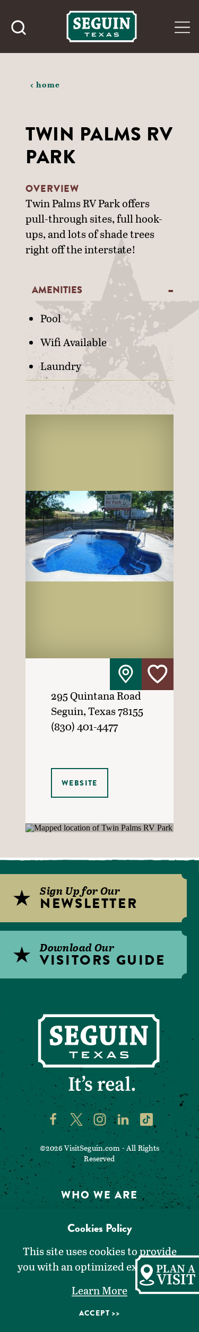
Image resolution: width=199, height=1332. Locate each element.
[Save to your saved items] (158, 674)
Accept (94, 1313)
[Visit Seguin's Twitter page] (76, 1118)
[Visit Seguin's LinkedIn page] (123, 1118)
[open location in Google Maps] (99, 827)
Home (48, 84)
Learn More (99, 1290)
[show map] (126, 674)
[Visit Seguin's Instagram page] (99, 1118)
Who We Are (99, 1195)
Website (80, 783)
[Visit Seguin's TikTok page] (146, 1118)
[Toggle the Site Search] (18, 26)
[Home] (101, 26)
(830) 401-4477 (84, 726)
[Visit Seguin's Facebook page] (53, 1118)
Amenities (57, 290)
